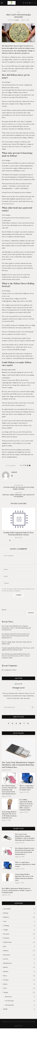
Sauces (19, 984)
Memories (20, 996)
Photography (20, 1005)
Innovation (19, 955)
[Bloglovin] (32, 3)
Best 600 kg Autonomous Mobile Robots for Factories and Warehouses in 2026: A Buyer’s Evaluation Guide (16, 656)
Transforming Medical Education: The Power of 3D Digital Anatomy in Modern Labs (18, 649)
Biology (19, 913)
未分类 (19, 1009)
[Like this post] (21, 465)
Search (4, 609)
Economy (19, 934)
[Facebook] (23, 3)
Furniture (19, 938)
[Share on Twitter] (25, 465)
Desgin (19, 930)
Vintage (19, 992)
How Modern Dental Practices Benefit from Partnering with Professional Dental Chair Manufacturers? (16, 636)
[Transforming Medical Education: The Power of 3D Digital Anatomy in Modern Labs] (10, 804)
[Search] (35, 3)
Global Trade (19, 942)
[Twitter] (25, 3)
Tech (19, 988)
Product (19, 980)
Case (19, 921)
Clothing (19, 925)
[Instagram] (27, 3)
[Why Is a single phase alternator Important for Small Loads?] (27, 778)
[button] (3, 524)
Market (19, 967)
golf (19, 946)
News (19, 976)
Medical (19, 971)
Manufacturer (19, 963)
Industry (19, 950)
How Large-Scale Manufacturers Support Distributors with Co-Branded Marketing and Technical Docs (16, 628)
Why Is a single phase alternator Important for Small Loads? (27, 788)
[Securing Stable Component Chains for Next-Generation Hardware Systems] (18, 519)
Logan (17, 20)
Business (19, 917)
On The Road (20, 1001)
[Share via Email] (29, 465)
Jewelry (19, 959)
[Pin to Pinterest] (27, 465)
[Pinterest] (29, 3)
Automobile (19, 909)
